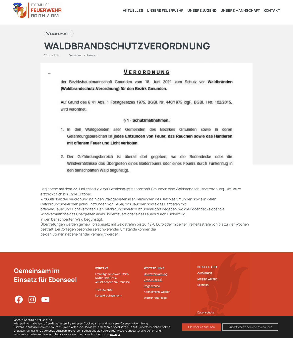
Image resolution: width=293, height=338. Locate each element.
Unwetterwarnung (155, 274)
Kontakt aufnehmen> (108, 295)
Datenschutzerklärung (134, 323)
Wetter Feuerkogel (155, 298)
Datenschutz (205, 312)
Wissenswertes (59, 33)
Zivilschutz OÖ (153, 280)
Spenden (202, 285)
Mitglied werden (207, 279)
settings (115, 334)
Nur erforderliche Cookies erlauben (250, 327)
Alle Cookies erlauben (201, 327)
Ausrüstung (204, 273)
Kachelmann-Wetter (156, 292)
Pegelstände (152, 286)
